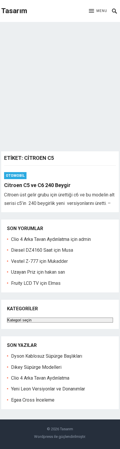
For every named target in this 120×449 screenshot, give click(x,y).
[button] (98, 11)
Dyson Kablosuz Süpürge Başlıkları (46, 356)
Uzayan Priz (23, 272)
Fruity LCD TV (25, 283)
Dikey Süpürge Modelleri (36, 367)
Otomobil (15, 176)
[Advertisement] (60, 85)
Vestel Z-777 (24, 261)
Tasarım (14, 11)
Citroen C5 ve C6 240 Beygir (37, 185)
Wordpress (43, 436)
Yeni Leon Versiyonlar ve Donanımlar (48, 389)
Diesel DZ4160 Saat (31, 250)
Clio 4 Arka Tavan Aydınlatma (40, 239)
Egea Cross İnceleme (32, 400)
